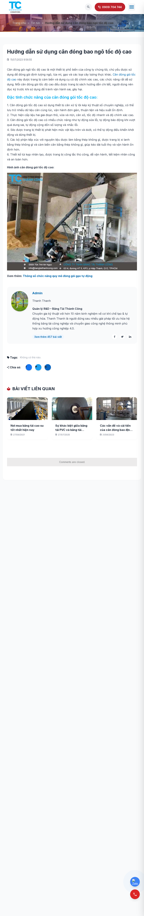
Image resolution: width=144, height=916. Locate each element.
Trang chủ (19, 23)
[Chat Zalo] (135, 882)
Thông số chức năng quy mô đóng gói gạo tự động (57, 276)
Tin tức (35, 23)
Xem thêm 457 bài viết (48, 336)
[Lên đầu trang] (136, 907)
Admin (37, 293)
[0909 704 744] (135, 894)
